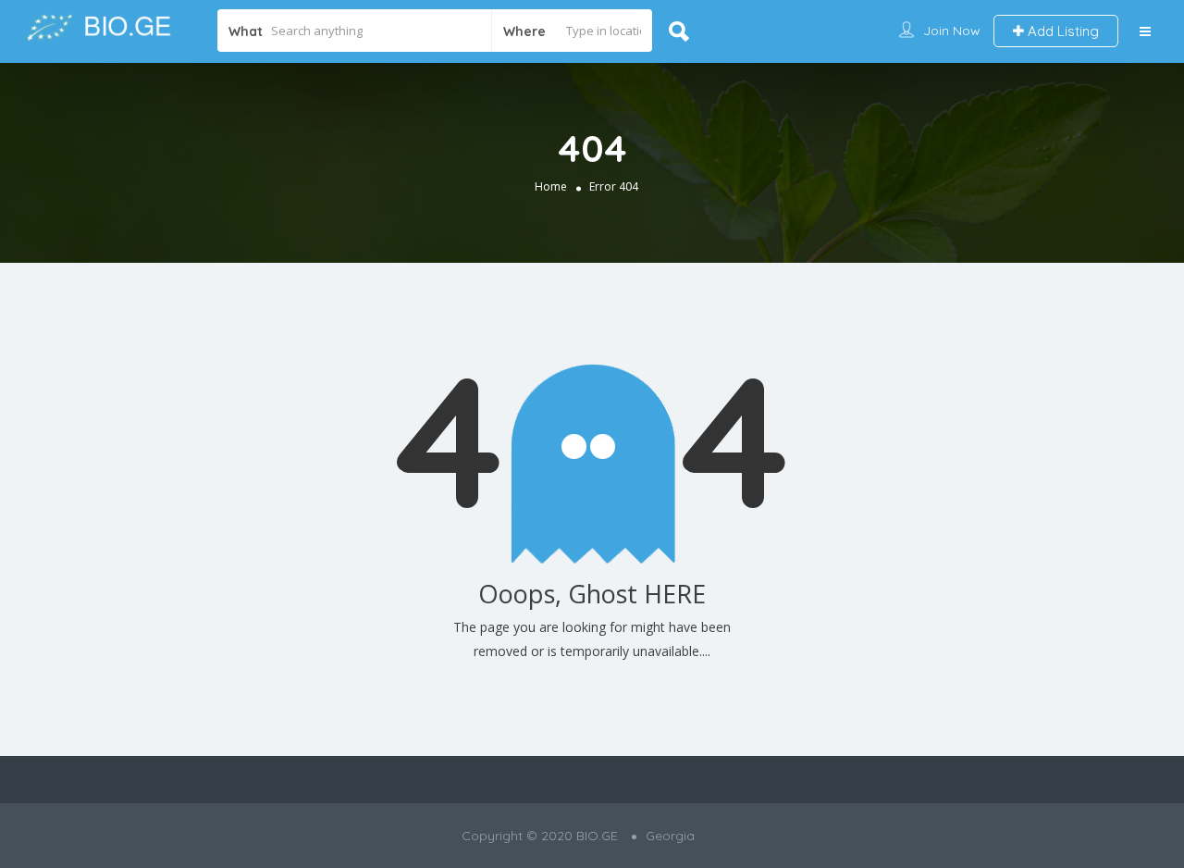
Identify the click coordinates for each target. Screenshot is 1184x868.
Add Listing (1061, 31)
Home (551, 186)
